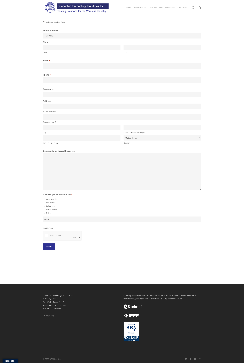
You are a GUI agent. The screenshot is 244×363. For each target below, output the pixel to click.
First (45, 52)
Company (48, 89)
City (44, 132)
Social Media (51, 209)
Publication (51, 202)
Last (125, 52)
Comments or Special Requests (59, 151)
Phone (47, 74)
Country (127, 143)
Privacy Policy (48, 315)
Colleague (50, 206)
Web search (51, 199)
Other (48, 213)
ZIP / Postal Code (50, 143)
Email (46, 60)
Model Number (50, 30)
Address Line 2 (49, 122)
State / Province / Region (135, 132)
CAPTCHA (48, 228)
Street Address (49, 111)
